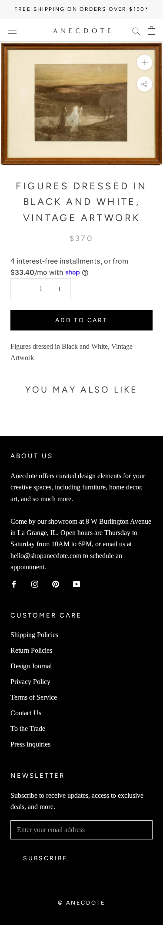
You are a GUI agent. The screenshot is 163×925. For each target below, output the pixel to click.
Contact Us (25, 713)
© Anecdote (82, 902)
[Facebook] (13, 583)
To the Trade (27, 728)
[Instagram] (34, 583)
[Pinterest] (55, 583)
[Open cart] (151, 30)
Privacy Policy (30, 681)
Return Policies (31, 650)
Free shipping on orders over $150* (81, 9)
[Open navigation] (12, 30)
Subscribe (45, 858)
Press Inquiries (30, 744)
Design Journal (31, 666)
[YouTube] (76, 583)
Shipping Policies (34, 634)
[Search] (136, 30)
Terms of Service (33, 697)
